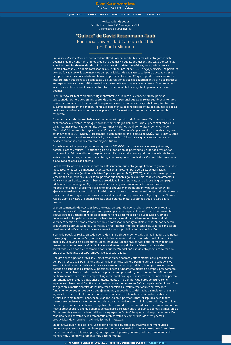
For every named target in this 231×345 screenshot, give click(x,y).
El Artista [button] (137, 14)
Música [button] (102, 14)
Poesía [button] (91, 14)
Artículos (125, 14)
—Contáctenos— (157, 342)
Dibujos (114, 14)
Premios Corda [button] (153, 14)
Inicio (79, 14)
